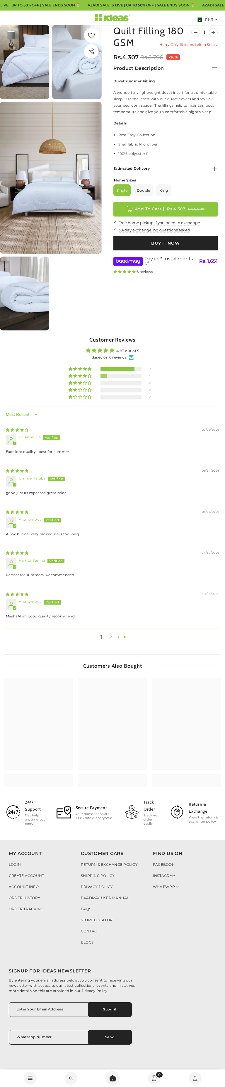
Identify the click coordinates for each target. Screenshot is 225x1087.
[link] (91, 35)
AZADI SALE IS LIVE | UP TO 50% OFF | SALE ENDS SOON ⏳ (141, 5)
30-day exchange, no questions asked (154, 230)
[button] (125, 271)
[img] (17, 430)
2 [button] (111, 637)
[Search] (112, 1078)
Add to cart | (169, 209)
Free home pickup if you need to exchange (159, 222)
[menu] (30, 1078)
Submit (109, 1009)
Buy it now (165, 243)
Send (110, 1037)
